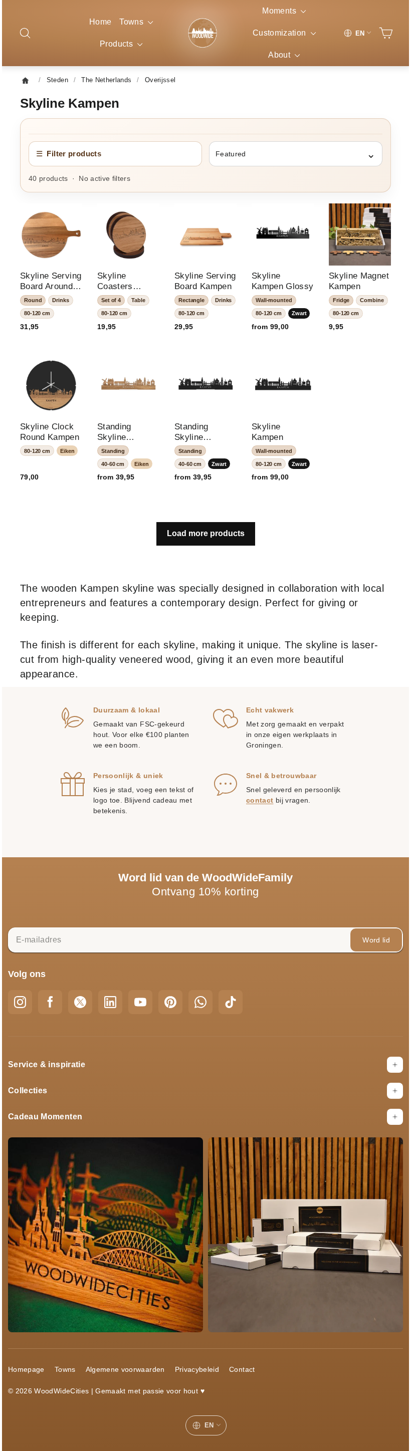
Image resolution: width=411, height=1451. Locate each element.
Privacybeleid (204, 1356)
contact (259, 794)
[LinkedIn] (118, 996)
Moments (277, 11)
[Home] (36, 80)
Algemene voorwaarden (132, 1356)
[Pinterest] (178, 996)
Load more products (206, 527)
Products (120, 44)
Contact (249, 1356)
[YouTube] (148, 996)
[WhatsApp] (208, 996)
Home (100, 22)
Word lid (368, 934)
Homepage (34, 1356)
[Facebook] (58, 996)
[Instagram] (28, 996)
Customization (276, 33)
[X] (88, 996)
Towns (136, 22)
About (276, 55)
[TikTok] (238, 996)
